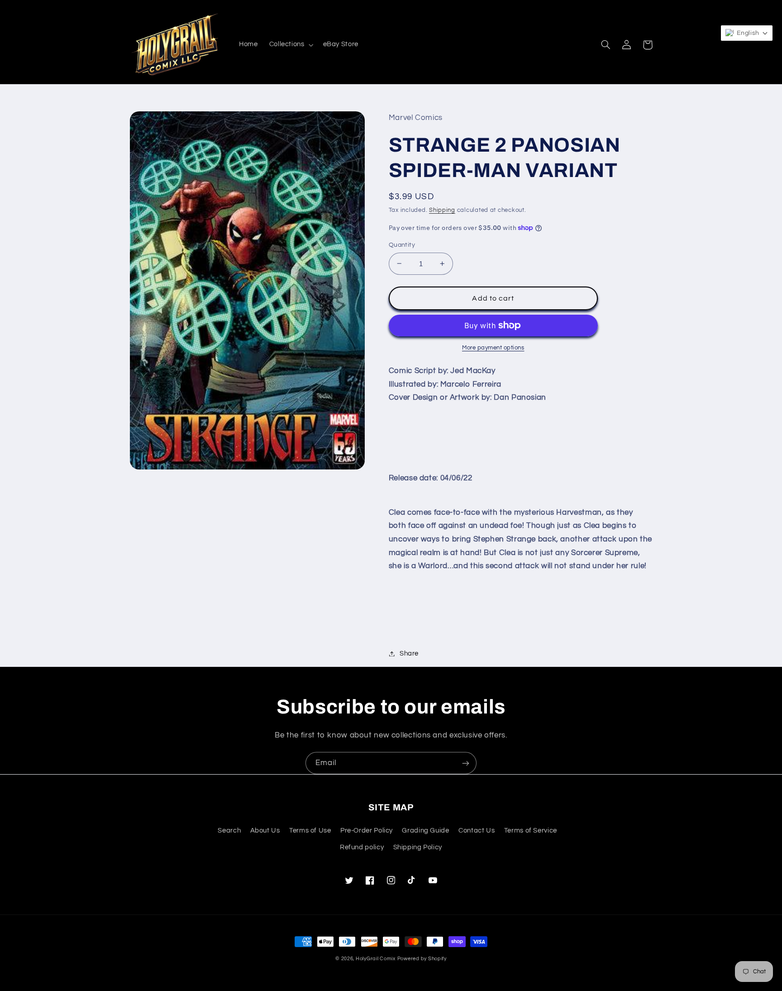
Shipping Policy (417, 847)
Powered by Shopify (422, 958)
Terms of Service (530, 830)
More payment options (493, 348)
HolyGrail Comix (376, 958)
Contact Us (476, 830)
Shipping (442, 210)
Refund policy (362, 847)
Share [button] (409, 653)
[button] (290, 45)
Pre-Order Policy (366, 830)
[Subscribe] (465, 763)
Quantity (402, 245)
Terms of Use (310, 830)
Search (229, 830)
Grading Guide (425, 830)
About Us (265, 830)
